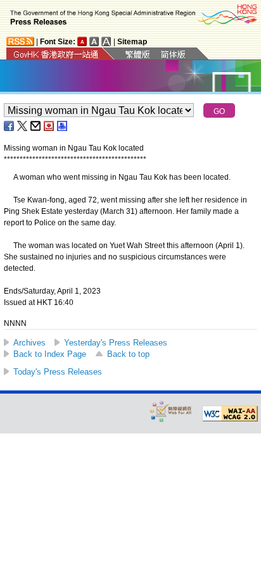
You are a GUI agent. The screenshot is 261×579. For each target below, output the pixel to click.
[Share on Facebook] (9, 126)
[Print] (62, 126)
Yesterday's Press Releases (115, 342)
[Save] (49, 126)
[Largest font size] (106, 41)
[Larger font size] (94, 41)
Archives (29, 342)
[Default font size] (82, 41)
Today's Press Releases (57, 372)
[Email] (36, 126)
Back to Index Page (49, 354)
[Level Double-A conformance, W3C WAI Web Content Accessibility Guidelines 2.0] (230, 414)
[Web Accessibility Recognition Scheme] (171, 411)
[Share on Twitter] (23, 126)
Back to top (128, 354)
